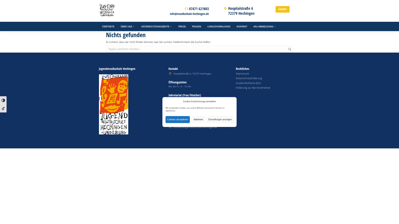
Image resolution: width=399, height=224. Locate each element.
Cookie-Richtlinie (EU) (248, 83)
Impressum (242, 73)
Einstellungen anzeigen (220, 119)
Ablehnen (198, 119)
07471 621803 (199, 8)
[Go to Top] (392, 217)
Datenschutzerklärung (249, 78)
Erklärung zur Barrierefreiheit (253, 87)
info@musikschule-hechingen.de (189, 14)
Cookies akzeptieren (177, 119)
